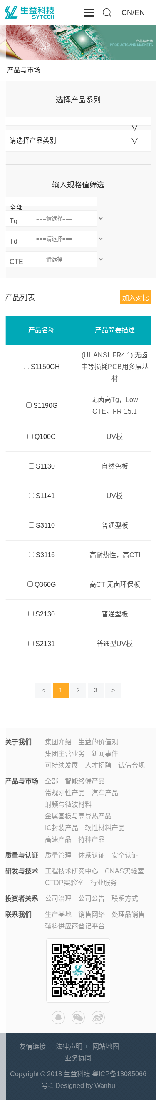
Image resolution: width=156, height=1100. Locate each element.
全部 (16, 207)
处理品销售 (128, 914)
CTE (16, 261)
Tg (13, 220)
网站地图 (105, 1046)
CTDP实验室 (64, 882)
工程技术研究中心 (71, 871)
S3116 (45, 555)
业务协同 (78, 1058)
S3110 (45, 525)
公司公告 (91, 898)
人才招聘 (98, 765)
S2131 (45, 643)
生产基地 (58, 914)
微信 (78, 1017)
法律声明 (69, 1046)
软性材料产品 (105, 827)
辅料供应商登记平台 (75, 926)
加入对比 (135, 298)
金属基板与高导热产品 (78, 816)
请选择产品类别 (33, 140)
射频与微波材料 (68, 804)
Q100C (45, 436)
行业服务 (103, 882)
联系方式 (124, 898)
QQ (58, 1017)
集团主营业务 (65, 753)
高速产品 (58, 839)
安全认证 (124, 855)
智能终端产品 (85, 781)
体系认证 (91, 855)
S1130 (45, 466)
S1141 (45, 495)
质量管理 (58, 855)
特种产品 (91, 839)
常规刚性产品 (65, 792)
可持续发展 (61, 765)
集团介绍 (58, 742)
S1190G (45, 405)
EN (139, 12)
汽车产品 (105, 792)
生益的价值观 (98, 742)
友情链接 (32, 1046)
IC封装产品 (61, 827)
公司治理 (58, 898)
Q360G (45, 584)
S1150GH (45, 366)
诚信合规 (131, 765)
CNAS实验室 (124, 871)
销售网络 (91, 914)
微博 (98, 1017)
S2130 (45, 614)
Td (13, 241)
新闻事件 (105, 753)
